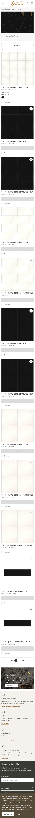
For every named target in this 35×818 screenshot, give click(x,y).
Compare (7, 102)
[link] (12, 660)
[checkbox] (2, 102)
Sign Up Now (5, 776)
